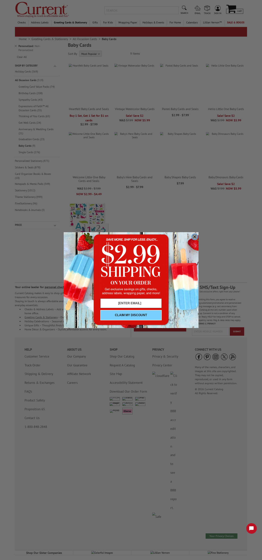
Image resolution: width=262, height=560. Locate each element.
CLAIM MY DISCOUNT (131, 315)
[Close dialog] (195, 237)
